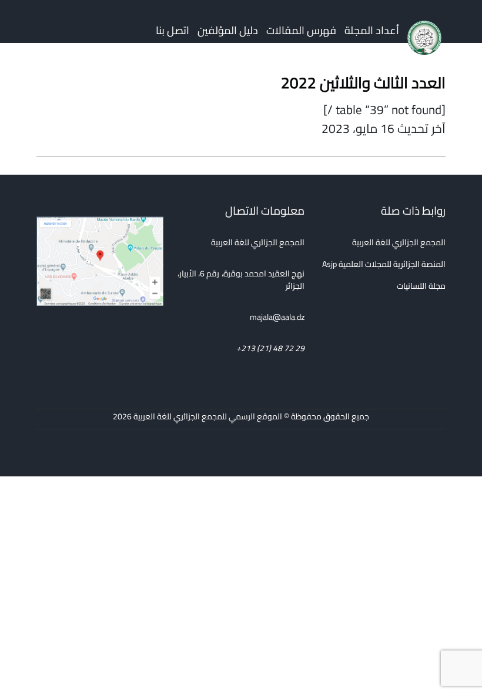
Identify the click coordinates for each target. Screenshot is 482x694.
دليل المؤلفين (228, 30)
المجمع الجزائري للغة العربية (399, 242)
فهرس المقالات (301, 30)
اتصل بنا (172, 30)
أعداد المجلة (371, 30)
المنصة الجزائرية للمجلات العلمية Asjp (384, 264)
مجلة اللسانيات (421, 285)
